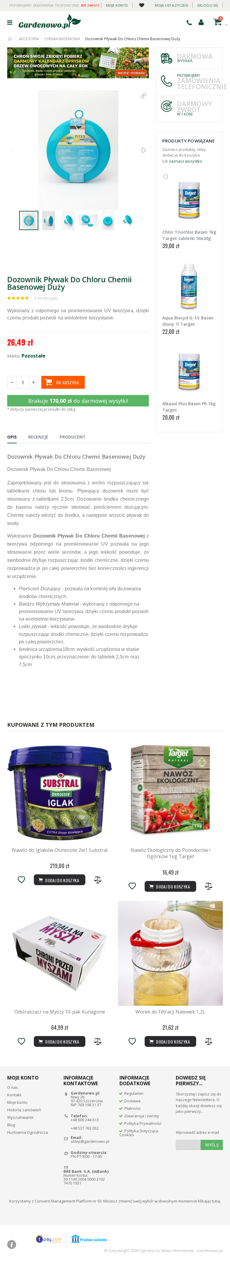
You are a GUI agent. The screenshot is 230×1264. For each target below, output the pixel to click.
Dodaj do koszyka (61, 880)
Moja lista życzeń (171, 5)
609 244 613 (90, 5)
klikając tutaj (209, 1201)
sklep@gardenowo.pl (90, 1141)
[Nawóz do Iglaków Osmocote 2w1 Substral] (59, 791)
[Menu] (9, 22)
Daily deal (141, 4)
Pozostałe (34, 355)
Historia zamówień (24, 1110)
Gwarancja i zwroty (141, 1116)
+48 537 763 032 (85, 1128)
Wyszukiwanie (20, 1117)
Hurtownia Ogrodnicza (27, 1132)
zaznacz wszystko (185, 161)
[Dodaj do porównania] (98, 879)
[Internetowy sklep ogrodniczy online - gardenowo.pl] (49, 21)
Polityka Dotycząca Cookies (138, 1132)
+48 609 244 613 (85, 1119)
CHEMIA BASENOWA (62, 38)
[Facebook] (11, 1244)
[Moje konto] (201, 21)
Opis (12, 437)
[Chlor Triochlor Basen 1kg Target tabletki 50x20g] (189, 200)
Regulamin (133, 1093)
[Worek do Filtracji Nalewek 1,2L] (170, 953)
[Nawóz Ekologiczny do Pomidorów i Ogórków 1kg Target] (170, 791)
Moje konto (117, 5)
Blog (11, 1125)
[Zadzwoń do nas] (189, 22)
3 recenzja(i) (46, 298)
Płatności (132, 1108)
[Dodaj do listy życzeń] (21, 879)
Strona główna (10, 38)
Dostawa (132, 1101)
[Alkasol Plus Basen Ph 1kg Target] (189, 372)
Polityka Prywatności (142, 1123)
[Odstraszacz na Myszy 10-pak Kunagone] (59, 953)
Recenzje (38, 437)
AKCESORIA (29, 38)
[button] (143, 95)
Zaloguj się (207, 5)
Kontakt (14, 1095)
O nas (12, 1087)
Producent (73, 437)
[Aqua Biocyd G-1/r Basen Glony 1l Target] (189, 286)
